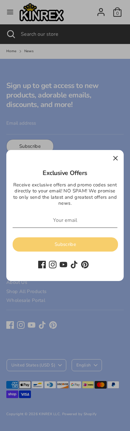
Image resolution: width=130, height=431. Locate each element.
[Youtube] (63, 264)
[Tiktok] (74, 264)
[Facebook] (42, 264)
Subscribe (65, 244)
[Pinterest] (85, 264)
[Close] (115, 158)
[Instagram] (52, 264)
